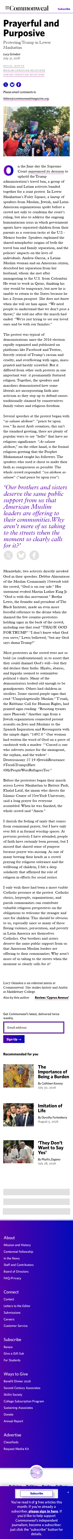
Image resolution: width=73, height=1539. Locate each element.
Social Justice (14, 65)
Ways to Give (16, 1373)
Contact (9, 1299)
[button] (5, 86)
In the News (12, 1258)
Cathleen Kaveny (52, 1083)
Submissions (12, 1312)
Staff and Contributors (19, 1265)
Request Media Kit (16, 1449)
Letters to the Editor (17, 1306)
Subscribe (64, 9)
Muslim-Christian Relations (24, 70)
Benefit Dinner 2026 (17, 1381)
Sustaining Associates (18, 1407)
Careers (9, 1319)
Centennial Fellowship (18, 1251)
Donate (8, 1414)
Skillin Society (13, 1394)
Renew (8, 1347)
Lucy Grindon (11, 54)
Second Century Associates (22, 1388)
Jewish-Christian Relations (23, 74)
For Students (12, 1360)
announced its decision (46, 171)
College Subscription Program (24, 1401)
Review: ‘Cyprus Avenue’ (52, 997)
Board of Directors (16, 1271)
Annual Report (13, 1421)
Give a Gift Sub (14, 1353)
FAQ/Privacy (12, 1278)
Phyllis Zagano (51, 1159)
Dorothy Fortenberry (54, 1117)
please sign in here (43, 1511)
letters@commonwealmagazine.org (26, 98)
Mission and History (17, 1245)
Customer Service (16, 1325)
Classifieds (11, 1442)
